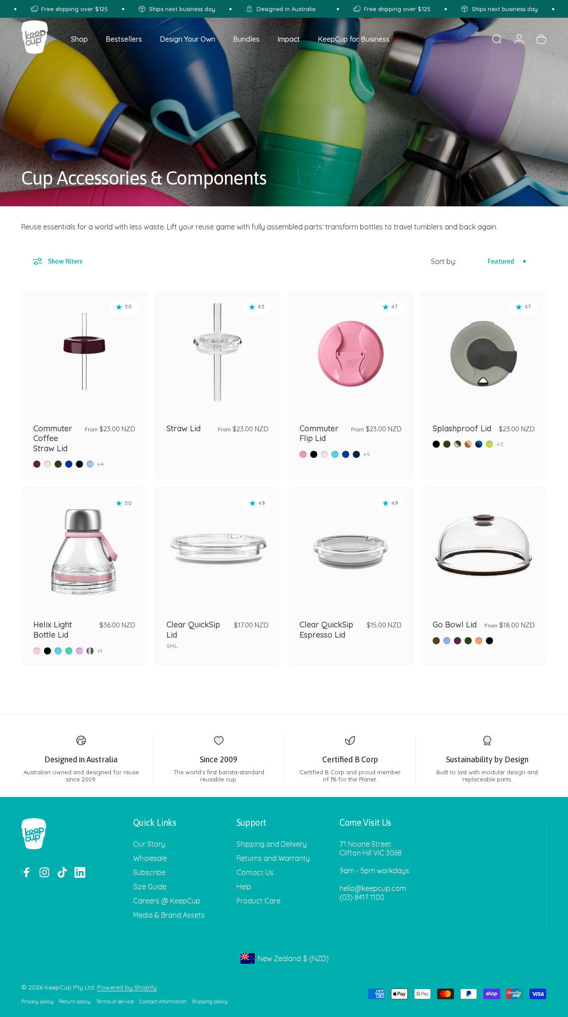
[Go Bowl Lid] (484, 550)
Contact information (162, 1001)
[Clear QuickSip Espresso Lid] (351, 550)
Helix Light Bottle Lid (52, 629)
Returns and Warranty (273, 858)
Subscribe (149, 872)
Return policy (75, 1001)
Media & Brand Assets (169, 915)
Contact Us (255, 872)
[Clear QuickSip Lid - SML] (217, 550)
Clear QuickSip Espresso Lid (326, 629)
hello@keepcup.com (372, 888)
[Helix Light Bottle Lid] (84, 550)
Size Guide (149, 886)
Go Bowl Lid (455, 624)
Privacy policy (37, 1001)
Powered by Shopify (127, 987)
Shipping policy (210, 1001)
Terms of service (115, 1001)
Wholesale (150, 858)
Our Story (149, 844)
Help (244, 886)
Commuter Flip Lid (319, 433)
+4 (100, 464)
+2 (500, 444)
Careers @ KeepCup (166, 900)
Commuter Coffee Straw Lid (52, 438)
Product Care (258, 900)
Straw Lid (183, 428)
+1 (100, 651)
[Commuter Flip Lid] (351, 354)
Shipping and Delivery (272, 844)
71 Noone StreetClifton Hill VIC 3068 (370, 848)
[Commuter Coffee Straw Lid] (84, 354)
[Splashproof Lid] (484, 354)
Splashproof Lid (462, 428)
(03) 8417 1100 (361, 897)
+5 (367, 454)
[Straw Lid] (217, 354)
